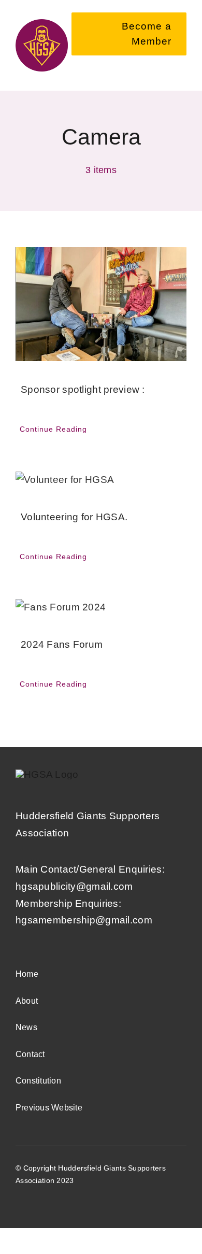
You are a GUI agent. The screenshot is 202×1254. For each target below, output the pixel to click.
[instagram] (76, 1202)
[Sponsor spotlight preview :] (101, 304)
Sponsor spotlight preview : (83, 389)
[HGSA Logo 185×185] (42, 24)
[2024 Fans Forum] (101, 607)
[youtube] (57, 1202)
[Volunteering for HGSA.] (101, 480)
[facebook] (20, 1202)
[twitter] (38, 1202)
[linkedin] (95, 1202)
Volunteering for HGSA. (74, 516)
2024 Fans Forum (62, 644)
